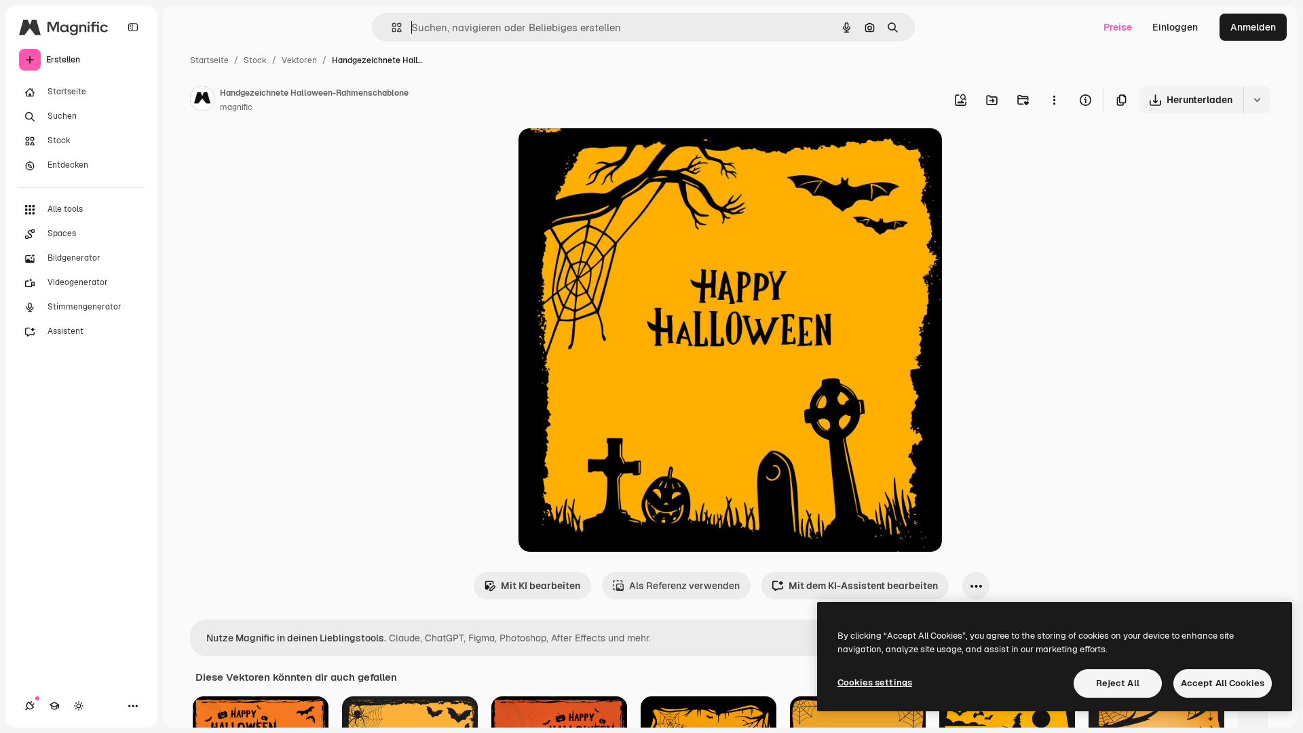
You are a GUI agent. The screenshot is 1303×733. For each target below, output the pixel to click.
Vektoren (299, 60)
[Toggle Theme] (79, 706)
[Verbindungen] (30, 706)
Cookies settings (874, 682)
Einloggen (1175, 27)
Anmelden (1253, 27)
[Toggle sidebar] (133, 27)
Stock (255, 60)
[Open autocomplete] (391, 27)
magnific (236, 107)
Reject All (1117, 683)
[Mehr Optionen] (1054, 99)
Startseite (209, 60)
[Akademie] (54, 706)
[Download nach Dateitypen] (1256, 99)
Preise (1117, 27)
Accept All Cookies (1222, 683)
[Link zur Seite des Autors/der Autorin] (202, 100)
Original (605, 154)
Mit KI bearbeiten (540, 586)
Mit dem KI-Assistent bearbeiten (863, 586)
